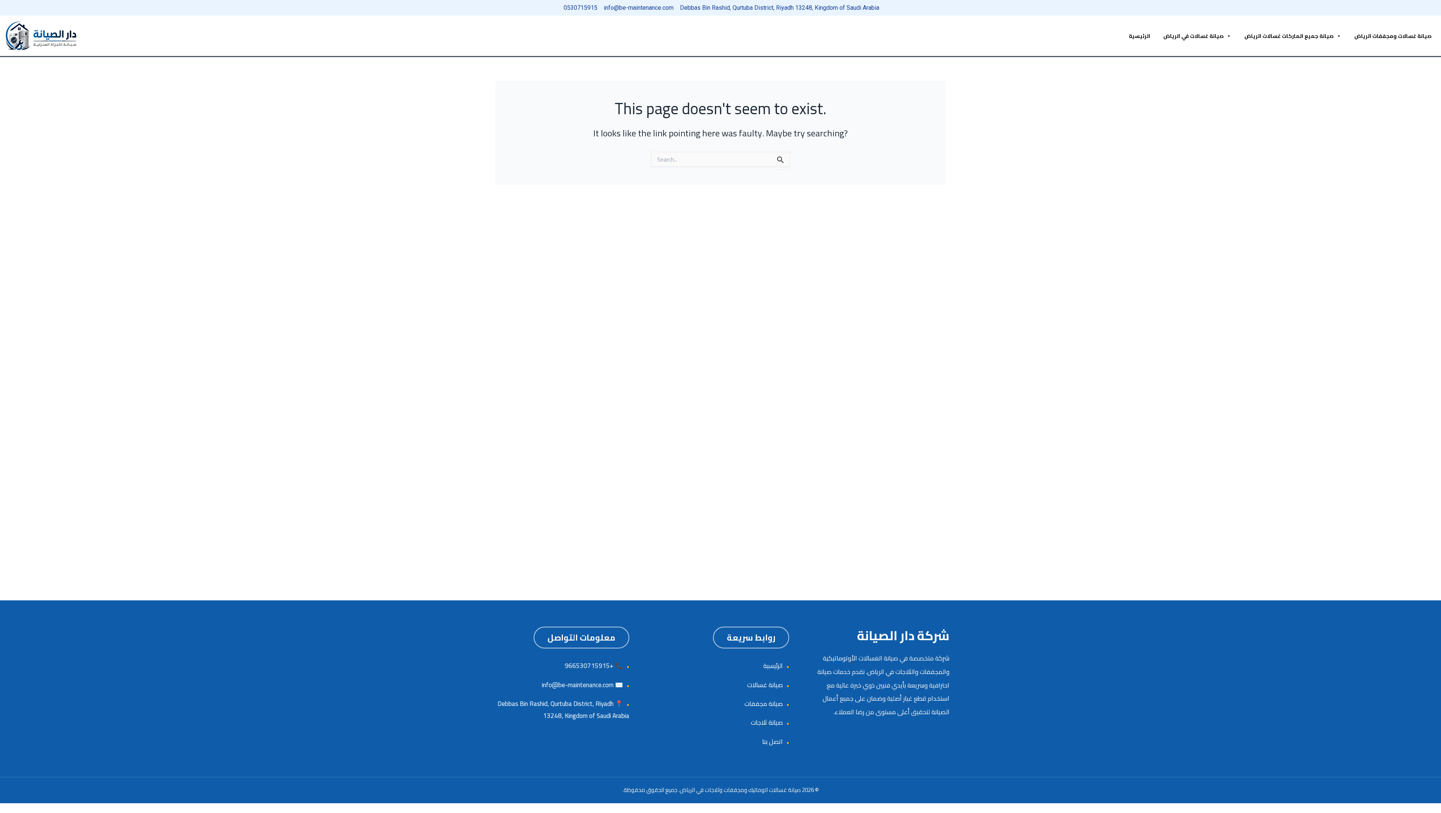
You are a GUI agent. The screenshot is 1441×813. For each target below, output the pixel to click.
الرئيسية (1139, 36)
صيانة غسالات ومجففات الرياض (1393, 36)
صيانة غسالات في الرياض (1193, 36)
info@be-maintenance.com (578, 685)
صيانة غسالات (765, 685)
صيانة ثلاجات (767, 722)
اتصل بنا (772, 742)
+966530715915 (589, 666)
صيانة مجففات (764, 704)
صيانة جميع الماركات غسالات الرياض (1289, 36)
